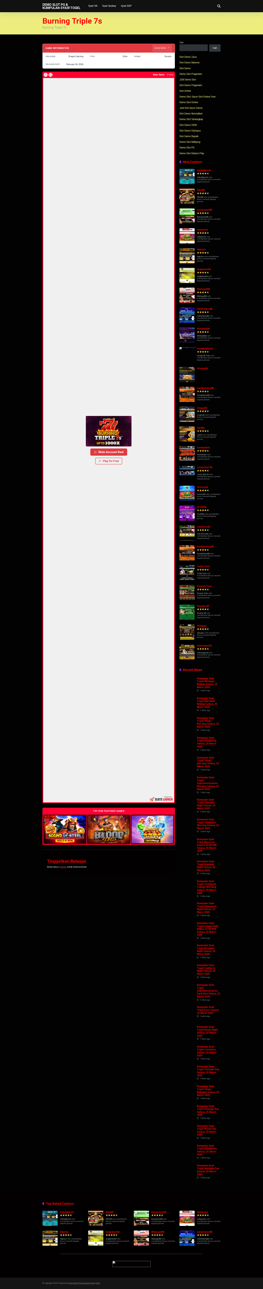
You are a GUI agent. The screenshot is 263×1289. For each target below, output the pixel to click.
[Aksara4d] (187, 381)
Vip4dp (201, 427)
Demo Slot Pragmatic (190, 74)
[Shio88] (187, 203)
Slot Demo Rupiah (188, 136)
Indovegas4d (204, 645)
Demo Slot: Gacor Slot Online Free (197, 96)
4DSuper (202, 625)
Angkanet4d (204, 269)
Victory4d (202, 487)
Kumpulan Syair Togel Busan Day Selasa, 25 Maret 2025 (206, 1130)
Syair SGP (126, 5)
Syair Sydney (109, 5)
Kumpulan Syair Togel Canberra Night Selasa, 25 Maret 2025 (206, 969)
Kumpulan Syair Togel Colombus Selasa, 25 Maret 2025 (206, 1051)
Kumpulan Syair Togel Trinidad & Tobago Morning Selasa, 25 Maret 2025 (206, 887)
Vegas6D (202, 408)
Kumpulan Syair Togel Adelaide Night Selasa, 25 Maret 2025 (206, 866)
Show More (160, 48)
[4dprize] (187, 262)
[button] (109, 431)
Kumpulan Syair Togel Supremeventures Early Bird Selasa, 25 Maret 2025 (208, 991)
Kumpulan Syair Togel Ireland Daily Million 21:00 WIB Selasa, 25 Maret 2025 (207, 929)
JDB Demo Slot (187, 79)
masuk (62, 866)
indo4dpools (204, 170)
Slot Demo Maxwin (189, 62)
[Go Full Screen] (51, 75)
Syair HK (92, 5)
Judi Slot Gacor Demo (191, 108)
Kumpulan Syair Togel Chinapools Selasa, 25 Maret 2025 (207, 1150)
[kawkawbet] (187, 460)
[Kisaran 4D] (187, 619)
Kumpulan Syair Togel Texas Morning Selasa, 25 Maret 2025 (208, 762)
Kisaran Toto (204, 586)
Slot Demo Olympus (190, 130)
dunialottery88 (205, 388)
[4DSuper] (187, 638)
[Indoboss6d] (187, 539)
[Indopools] (187, 242)
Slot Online (185, 90)
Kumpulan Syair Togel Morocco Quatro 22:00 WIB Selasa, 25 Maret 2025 (207, 845)
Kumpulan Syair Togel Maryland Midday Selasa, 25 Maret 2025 (207, 702)
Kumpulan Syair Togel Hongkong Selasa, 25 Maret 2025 (206, 742)
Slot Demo (185, 68)
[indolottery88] (187, 321)
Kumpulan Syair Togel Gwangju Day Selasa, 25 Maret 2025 (208, 1110)
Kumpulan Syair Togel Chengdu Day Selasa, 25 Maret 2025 (208, 1071)
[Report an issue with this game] (46, 75)
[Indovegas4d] (187, 658)
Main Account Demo (65, 829)
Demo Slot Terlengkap (191, 119)
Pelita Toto (203, 566)
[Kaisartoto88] (187, 222)
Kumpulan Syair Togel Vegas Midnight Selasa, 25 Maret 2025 (208, 1091)
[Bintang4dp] (187, 341)
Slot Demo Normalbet (190, 113)
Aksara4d (202, 368)
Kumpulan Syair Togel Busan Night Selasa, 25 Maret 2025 (207, 1031)
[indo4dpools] (187, 183)
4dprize (201, 249)
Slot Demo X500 (188, 125)
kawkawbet (203, 447)
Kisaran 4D (203, 606)
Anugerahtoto (205, 348)
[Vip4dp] (187, 440)
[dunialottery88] (187, 401)
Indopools (202, 229)
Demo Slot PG (187, 147)
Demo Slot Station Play (191, 153)
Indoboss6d (203, 526)
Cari (181, 42)
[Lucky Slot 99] (187, 480)
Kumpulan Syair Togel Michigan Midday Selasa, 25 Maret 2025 (207, 683)
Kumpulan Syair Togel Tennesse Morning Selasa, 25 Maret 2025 (208, 824)
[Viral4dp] (187, 519)
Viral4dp (201, 507)
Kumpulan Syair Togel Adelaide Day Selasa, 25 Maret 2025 (208, 1170)
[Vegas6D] (187, 420)
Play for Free (111, 461)
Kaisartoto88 (204, 209)
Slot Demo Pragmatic (190, 85)
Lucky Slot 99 (204, 467)
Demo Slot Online (188, 102)
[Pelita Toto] (187, 579)
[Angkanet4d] (187, 282)
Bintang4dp (203, 328)
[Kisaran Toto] (187, 599)
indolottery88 (204, 308)
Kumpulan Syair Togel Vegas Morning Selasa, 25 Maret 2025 (208, 722)
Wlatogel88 (203, 289)
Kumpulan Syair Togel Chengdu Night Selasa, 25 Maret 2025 (206, 804)
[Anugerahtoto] (188, 347)
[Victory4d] (187, 500)
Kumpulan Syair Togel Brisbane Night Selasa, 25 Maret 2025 (206, 950)
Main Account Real (111, 452)
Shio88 (201, 190)
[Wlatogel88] (187, 302)
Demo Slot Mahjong (189, 141)
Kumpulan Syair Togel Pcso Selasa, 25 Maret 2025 (208, 1010)
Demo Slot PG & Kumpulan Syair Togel (61, 6)
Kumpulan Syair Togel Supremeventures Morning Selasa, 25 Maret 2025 (208, 783)
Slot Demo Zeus (188, 56)
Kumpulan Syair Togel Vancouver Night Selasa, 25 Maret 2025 (207, 908)
